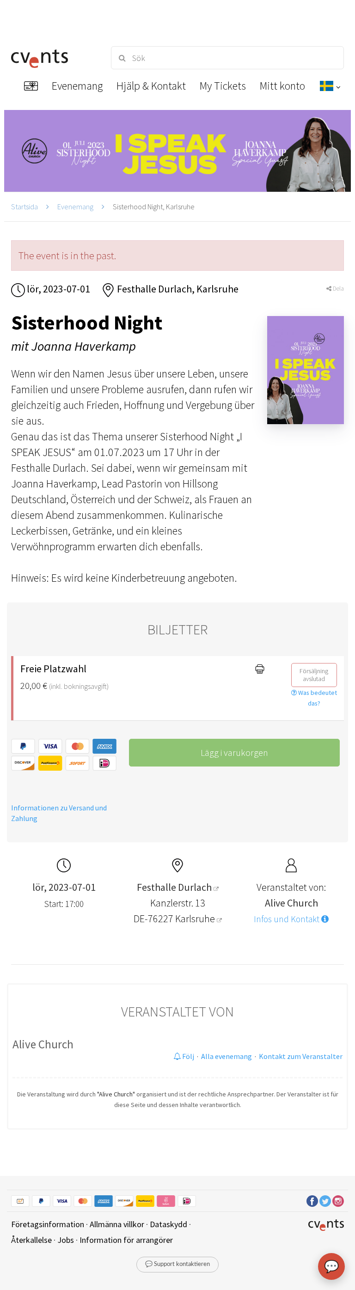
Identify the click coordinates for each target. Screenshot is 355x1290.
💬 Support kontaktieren (177, 1264)
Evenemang (75, 206)
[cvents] (52, 57)
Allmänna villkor (117, 1224)
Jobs (65, 1240)
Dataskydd (168, 1224)
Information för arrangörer (126, 1240)
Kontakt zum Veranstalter (301, 1056)
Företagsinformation (47, 1224)
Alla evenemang (226, 1056)
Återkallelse (31, 1240)
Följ (187, 1056)
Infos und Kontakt (287, 919)
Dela (337, 288)
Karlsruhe (196, 918)
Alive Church (42, 1044)
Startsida (24, 206)
